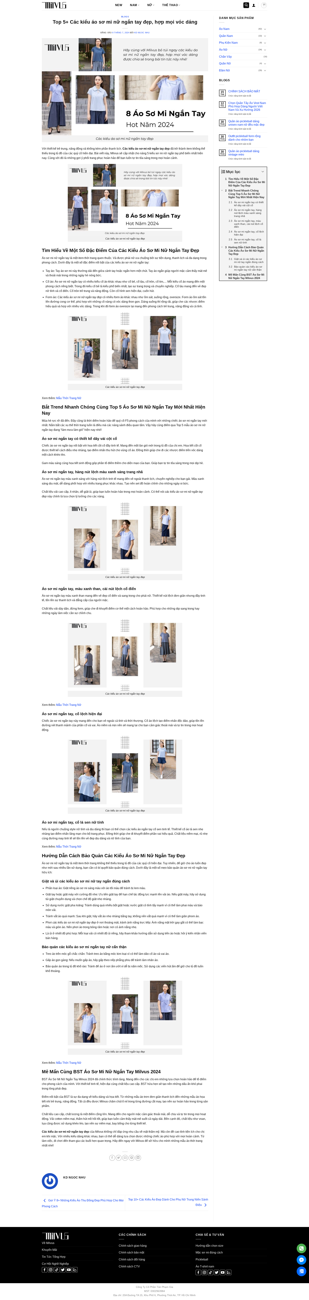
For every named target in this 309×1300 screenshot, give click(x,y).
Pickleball (202, 1259)
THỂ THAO (170, 5)
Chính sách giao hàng (133, 1245)
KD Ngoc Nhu (141, 32)
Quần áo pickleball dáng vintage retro (243, 153)
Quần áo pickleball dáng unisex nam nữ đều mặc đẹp (246, 123)
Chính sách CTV (129, 1266)
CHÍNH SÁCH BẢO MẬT (244, 91)
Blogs (125, 17)
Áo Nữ (223, 49)
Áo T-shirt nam (205, 1266)
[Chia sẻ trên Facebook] (112, 1158)
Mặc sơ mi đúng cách (209, 1252)
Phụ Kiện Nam (228, 42)
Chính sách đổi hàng (132, 1259)
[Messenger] (301, 1260)
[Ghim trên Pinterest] (131, 1158)
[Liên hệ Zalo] (301, 1271)
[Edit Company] (301, 1248)
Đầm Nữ (224, 70)
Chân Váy (225, 56)
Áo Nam (224, 28)
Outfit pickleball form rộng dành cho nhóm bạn (244, 138)
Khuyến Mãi (49, 1249)
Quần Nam (226, 35)
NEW (118, 5)
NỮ (149, 5)
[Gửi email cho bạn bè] (125, 1158)
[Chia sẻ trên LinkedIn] (138, 1158)
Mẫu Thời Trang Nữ (68, 398)
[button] (246, 5)
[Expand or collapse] (263, 172)
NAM (133, 5)
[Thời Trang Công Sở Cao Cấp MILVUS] (60, 5)
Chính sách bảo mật (131, 1252)
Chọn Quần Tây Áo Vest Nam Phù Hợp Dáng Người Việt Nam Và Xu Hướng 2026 (247, 106)
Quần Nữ (225, 63)
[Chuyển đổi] (265, 29)
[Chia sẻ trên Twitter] (119, 1158)
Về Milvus (48, 1243)
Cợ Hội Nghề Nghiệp (55, 1263)
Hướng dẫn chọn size (209, 1245)
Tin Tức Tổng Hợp (53, 1256)
